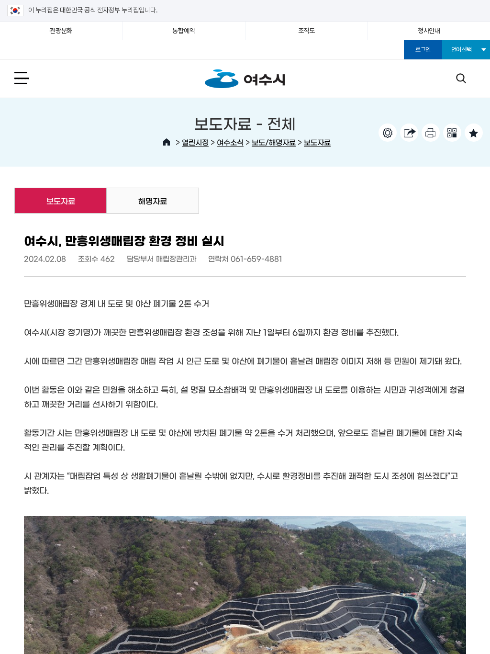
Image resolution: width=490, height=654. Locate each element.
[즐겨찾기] (474, 133)
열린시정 (195, 142)
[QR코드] (452, 133)
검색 (461, 78)
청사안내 (429, 30)
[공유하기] (409, 133)
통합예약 (183, 30)
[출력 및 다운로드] (431, 133)
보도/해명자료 (274, 142)
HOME (166, 142)
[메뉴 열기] (32, 78)
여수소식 (230, 142)
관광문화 (61, 30)
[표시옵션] (388, 133)
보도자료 (317, 142)
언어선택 (461, 49)
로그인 (423, 49)
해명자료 (152, 200)
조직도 (306, 30)
